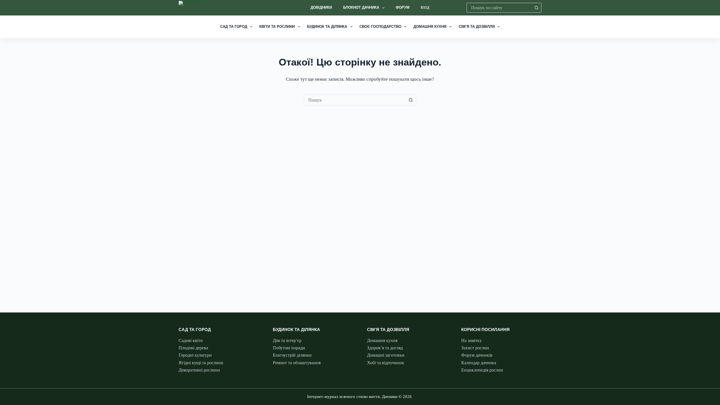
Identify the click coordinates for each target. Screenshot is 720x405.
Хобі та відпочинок (385, 362)
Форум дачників (476, 355)
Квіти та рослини (277, 26)
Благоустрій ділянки (292, 355)
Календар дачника (478, 362)
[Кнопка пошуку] (536, 7)
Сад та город (233, 26)
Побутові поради (289, 347)
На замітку (471, 340)
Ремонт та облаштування (297, 362)
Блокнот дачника (361, 7)
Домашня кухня (429, 26)
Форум (403, 7)
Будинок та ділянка (327, 26)
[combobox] (499, 8)
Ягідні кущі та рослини (201, 362)
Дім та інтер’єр (287, 340)
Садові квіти (191, 340)
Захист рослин (475, 347)
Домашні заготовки (385, 355)
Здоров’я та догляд (385, 347)
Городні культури (195, 355)
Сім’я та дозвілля (477, 26)
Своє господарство (380, 26)
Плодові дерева (193, 347)
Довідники (321, 7)
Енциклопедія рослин (482, 370)
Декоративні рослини (199, 370)
